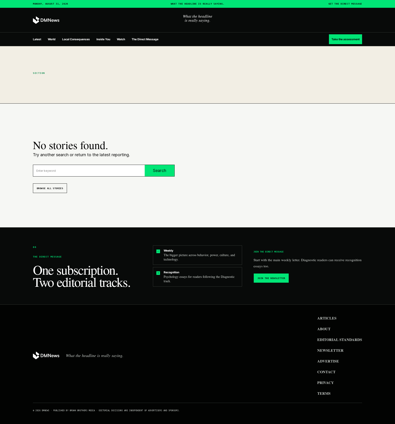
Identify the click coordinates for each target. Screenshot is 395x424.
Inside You (103, 39)
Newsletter (330, 350)
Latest (37, 39)
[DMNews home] (46, 20)
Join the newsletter (271, 278)
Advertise (328, 361)
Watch (121, 39)
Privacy (325, 382)
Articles (326, 318)
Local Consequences (76, 39)
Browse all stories (50, 188)
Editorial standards (339, 339)
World (52, 39)
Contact (326, 371)
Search (159, 170)
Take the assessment (345, 39)
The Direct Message (145, 39)
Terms (324, 393)
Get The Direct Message (345, 4)
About (324, 328)
